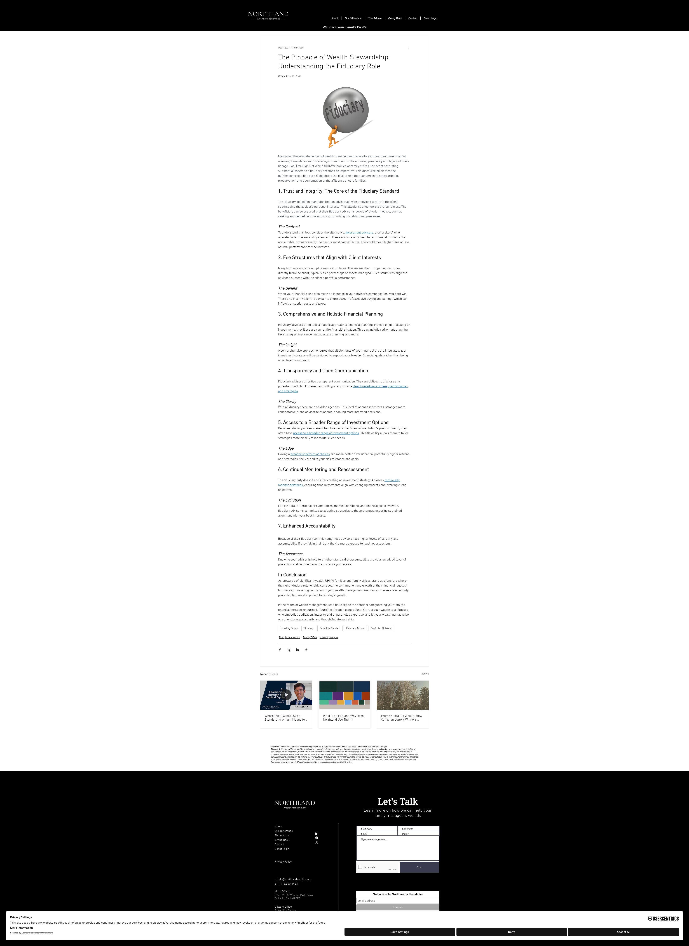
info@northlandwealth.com (294, 879)
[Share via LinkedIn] (297, 649)
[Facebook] (317, 838)
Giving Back (282, 840)
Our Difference (284, 831)
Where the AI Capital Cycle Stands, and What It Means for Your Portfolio (285, 718)
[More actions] (409, 48)
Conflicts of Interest (381, 628)
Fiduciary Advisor (355, 628)
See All (425, 673)
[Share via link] (306, 649)
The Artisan (282, 835)
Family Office (310, 637)
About (278, 826)
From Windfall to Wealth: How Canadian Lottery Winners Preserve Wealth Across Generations (401, 718)
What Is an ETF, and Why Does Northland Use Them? (343, 718)
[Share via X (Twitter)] (288, 649)
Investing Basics (289, 628)
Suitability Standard (330, 628)
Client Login (282, 849)
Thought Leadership (289, 637)
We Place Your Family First (345, 27)
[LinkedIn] (317, 833)
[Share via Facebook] (280, 649)
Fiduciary (309, 628)
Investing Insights (329, 637)
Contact (279, 844)
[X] (317, 842)
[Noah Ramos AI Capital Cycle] (286, 695)
